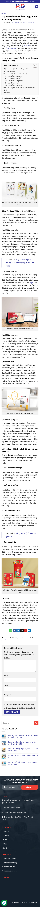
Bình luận (7, 658)
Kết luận (7, 93)
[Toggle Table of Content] (34, 66)
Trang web (7, 695)
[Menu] (3, 6)
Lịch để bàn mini (13, 83)
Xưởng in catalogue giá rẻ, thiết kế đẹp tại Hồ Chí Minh (23, 750)
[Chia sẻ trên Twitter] (18, 630)
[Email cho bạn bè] (22, 630)
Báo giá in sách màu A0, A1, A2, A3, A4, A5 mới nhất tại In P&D (23, 736)
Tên (5, 676)
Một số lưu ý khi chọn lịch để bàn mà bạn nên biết (19, 89)
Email (6, 685)
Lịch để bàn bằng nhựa (15, 81)
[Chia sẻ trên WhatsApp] (10, 630)
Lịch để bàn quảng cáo (15, 85)
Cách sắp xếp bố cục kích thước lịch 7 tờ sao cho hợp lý (22, 763)
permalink (4, 640)
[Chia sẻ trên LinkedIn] (29, 630)
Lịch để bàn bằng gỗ (14, 78)
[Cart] (36, 6)
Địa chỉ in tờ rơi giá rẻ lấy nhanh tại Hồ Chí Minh (23, 756)
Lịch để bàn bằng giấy (15, 76)
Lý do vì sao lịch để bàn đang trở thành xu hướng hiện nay (18, 70)
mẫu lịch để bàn (10, 48)
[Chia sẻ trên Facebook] (14, 630)
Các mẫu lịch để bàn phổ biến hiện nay (17, 74)
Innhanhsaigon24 (28, 23)
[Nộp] (36, 723)
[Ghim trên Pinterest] (25, 630)
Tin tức (4, 14)
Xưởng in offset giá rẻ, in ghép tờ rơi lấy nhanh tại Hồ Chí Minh (22, 743)
